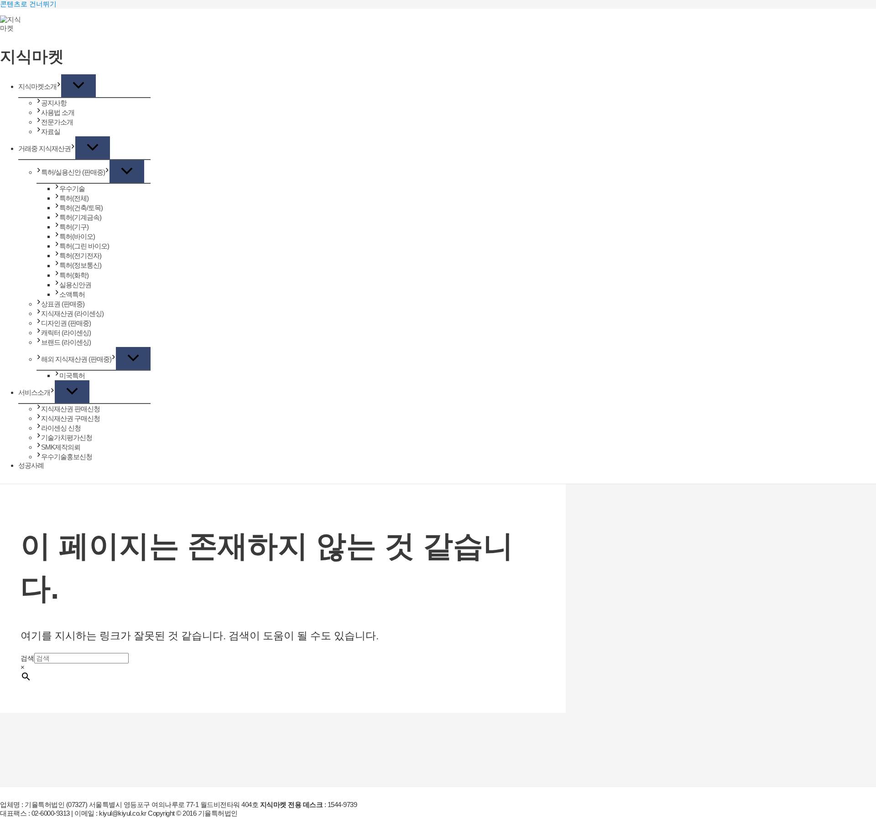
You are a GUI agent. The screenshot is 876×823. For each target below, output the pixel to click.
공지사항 (54, 103)
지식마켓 (32, 57)
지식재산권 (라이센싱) (72, 313)
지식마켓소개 (37, 86)
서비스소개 (34, 392)
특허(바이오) (77, 236)
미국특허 (72, 375)
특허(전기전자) (80, 255)
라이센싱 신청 (61, 428)
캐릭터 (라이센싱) (66, 332)
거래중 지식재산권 (44, 148)
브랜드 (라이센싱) (66, 342)
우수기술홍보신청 (66, 457)
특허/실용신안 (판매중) (73, 172)
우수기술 (72, 188)
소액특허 (72, 294)
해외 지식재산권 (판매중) (76, 359)
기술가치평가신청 (66, 437)
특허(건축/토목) (81, 208)
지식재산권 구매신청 (70, 418)
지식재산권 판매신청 (70, 409)
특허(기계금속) (80, 217)
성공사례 (31, 465)
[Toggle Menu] (78, 85)
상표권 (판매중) (62, 304)
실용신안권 (75, 285)
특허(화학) (74, 275)
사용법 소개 (57, 112)
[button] (59, 86)
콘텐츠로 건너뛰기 (28, 4)
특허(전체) (74, 198)
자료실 (50, 131)
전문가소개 (57, 122)
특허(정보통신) (80, 265)
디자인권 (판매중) (66, 323)
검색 (27, 658)
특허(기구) (74, 227)
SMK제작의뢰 (60, 447)
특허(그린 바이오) (84, 246)
